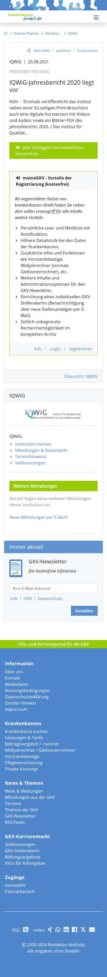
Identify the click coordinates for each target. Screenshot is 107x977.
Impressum (16, 709)
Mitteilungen (41, 450)
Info (14, 598)
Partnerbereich (20, 891)
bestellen (84, 611)
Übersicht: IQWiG (81, 376)
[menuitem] (5, 33)
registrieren (80, 349)
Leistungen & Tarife (24, 737)
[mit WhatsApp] (58, 929)
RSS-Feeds (15, 822)
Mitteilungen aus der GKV (30, 797)
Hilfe (27, 598)
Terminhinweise (30, 456)
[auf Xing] (50, 929)
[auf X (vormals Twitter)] (83, 929)
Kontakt (12, 678)
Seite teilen (41, 50)
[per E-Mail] (92, 929)
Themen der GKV (21, 810)
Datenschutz (50, 598)
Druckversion (87, 50)
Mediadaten (16, 684)
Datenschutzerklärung (27, 697)
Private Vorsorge (21, 769)
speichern (63, 50)
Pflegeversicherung (24, 763)
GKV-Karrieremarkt (27, 836)
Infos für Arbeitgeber (25, 863)
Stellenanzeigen (30, 463)
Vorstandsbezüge (22, 756)
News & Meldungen (24, 791)
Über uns (14, 672)
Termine (13, 803)
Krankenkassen (23, 723)
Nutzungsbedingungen (27, 690)
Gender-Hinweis (20, 703)
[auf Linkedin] (66, 929)
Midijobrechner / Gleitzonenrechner (40, 750)
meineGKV (15, 885)
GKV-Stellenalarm (22, 851)
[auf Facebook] (74, 929)
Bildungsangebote (23, 857)
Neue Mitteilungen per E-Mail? (38, 517)
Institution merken (33, 444)
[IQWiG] (53, 413)
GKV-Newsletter (20, 816)
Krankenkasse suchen (26, 731)
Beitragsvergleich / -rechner (32, 744)
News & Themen (24, 783)
